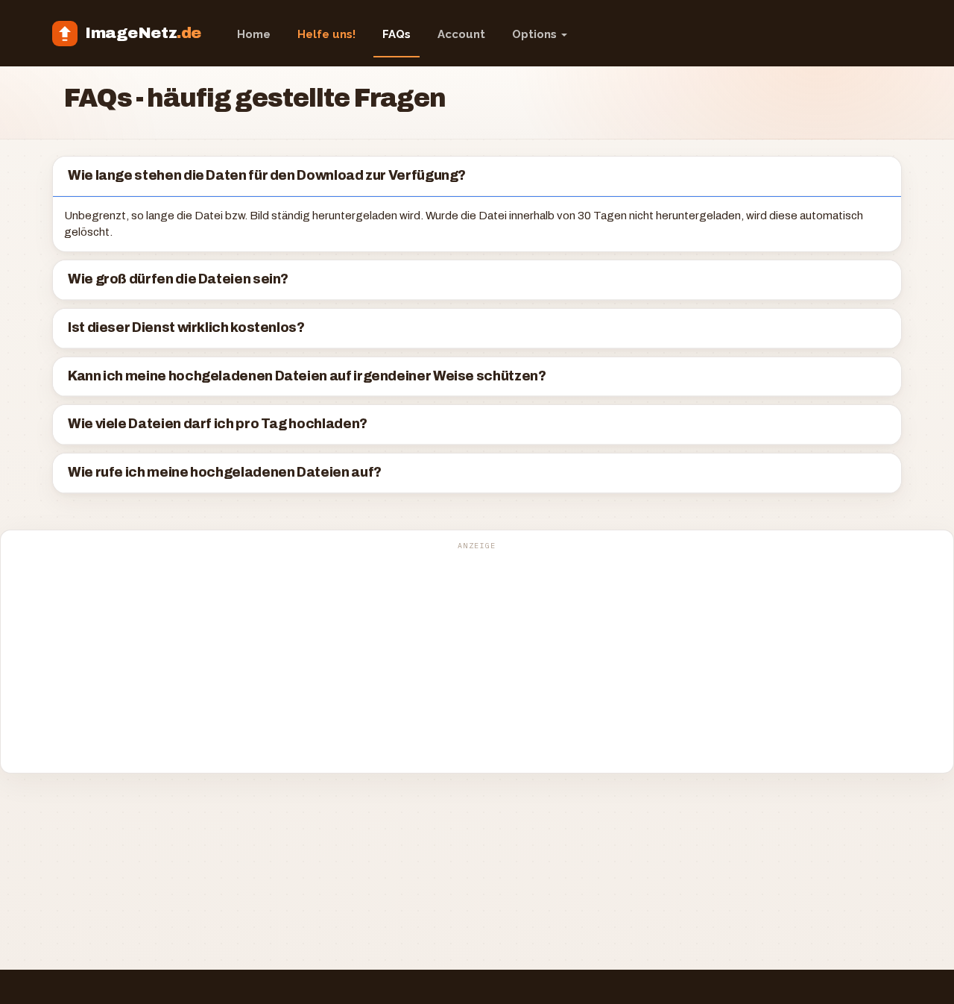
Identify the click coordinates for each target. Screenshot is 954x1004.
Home (254, 34)
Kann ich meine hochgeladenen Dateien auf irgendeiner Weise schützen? (307, 376)
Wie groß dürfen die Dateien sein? (178, 279)
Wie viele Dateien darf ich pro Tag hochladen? (217, 424)
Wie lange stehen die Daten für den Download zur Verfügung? (267, 176)
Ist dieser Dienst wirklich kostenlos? (186, 328)
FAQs (396, 34)
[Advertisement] (477, 659)
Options (536, 34)
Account (461, 34)
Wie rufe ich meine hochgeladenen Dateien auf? (225, 472)
